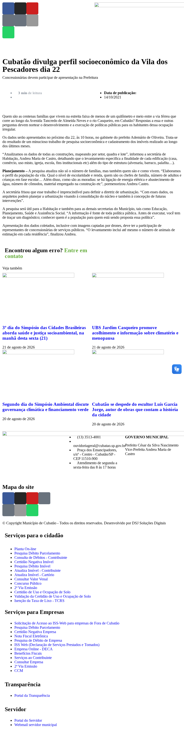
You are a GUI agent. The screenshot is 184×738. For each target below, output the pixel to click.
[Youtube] (32, 8)
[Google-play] (20, 20)
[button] (102, 249)
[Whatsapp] (8, 32)
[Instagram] (20, 8)
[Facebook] (8, 8)
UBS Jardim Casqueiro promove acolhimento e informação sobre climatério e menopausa (135, 333)
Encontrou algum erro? (46, 253)
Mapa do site (18, 487)
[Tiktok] (8, 20)
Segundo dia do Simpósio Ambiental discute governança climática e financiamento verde (45, 407)
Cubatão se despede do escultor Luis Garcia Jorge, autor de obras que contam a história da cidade (135, 409)
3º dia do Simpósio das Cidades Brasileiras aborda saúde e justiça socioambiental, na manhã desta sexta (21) (44, 333)
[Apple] (32, 20)
